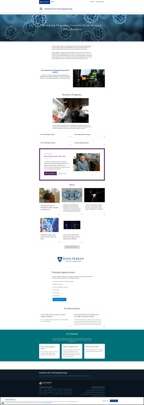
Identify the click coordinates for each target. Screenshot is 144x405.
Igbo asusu (60, 390)
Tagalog (59, 388)
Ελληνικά (69, 392)
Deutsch (60, 392)
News (80, 375)
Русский (64, 388)
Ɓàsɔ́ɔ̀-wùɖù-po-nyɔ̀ (53, 390)
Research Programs (62, 375)
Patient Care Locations (100, 390)
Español (41, 388)
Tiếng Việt (46, 390)
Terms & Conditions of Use (86, 394)
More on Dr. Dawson (50, 173)
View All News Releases (71, 247)
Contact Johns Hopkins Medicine (98, 388)
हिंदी (57, 394)
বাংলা (71, 390)
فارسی (53, 394)
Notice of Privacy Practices (90, 392)
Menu (53, 2)
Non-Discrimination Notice (99, 394)
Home (40, 375)
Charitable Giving (86, 375)
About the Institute (47, 375)
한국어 (44, 392)
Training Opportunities (73, 375)
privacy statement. (48, 402)
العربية (56, 392)
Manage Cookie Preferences (99, 396)
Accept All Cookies (114, 400)
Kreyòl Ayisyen (50, 392)
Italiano (40, 390)
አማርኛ (45, 388)
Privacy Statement (101, 392)
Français (54, 388)
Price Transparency (90, 390)
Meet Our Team (62, 173)
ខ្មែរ (64, 394)
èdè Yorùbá (67, 390)
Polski (64, 392)
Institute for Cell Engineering (58, 8)
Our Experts (54, 375)
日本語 (40, 392)
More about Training (59, 299)
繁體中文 (49, 388)
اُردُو (50, 394)
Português (69, 388)
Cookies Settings (105, 400)
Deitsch (60, 394)
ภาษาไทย (45, 394)
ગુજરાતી (40, 394)
